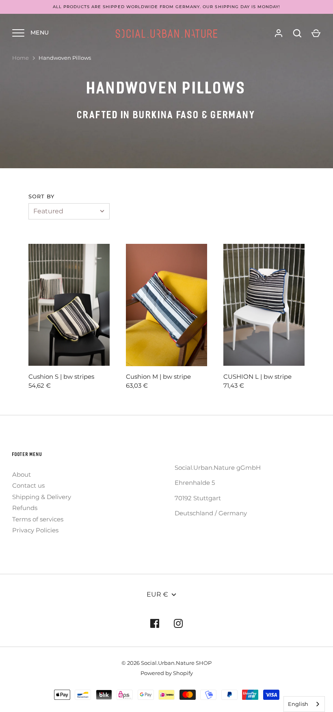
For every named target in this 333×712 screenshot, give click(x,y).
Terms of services (37, 519)
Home (20, 57)
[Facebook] (154, 625)
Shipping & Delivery (41, 497)
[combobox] (304, 704)
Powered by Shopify (167, 673)
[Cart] (316, 33)
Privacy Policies (35, 530)
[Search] (297, 33)
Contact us (28, 485)
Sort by (41, 196)
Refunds (24, 508)
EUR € (157, 594)
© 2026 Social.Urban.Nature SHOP (166, 663)
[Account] (279, 33)
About (21, 474)
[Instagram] (178, 625)
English (298, 704)
